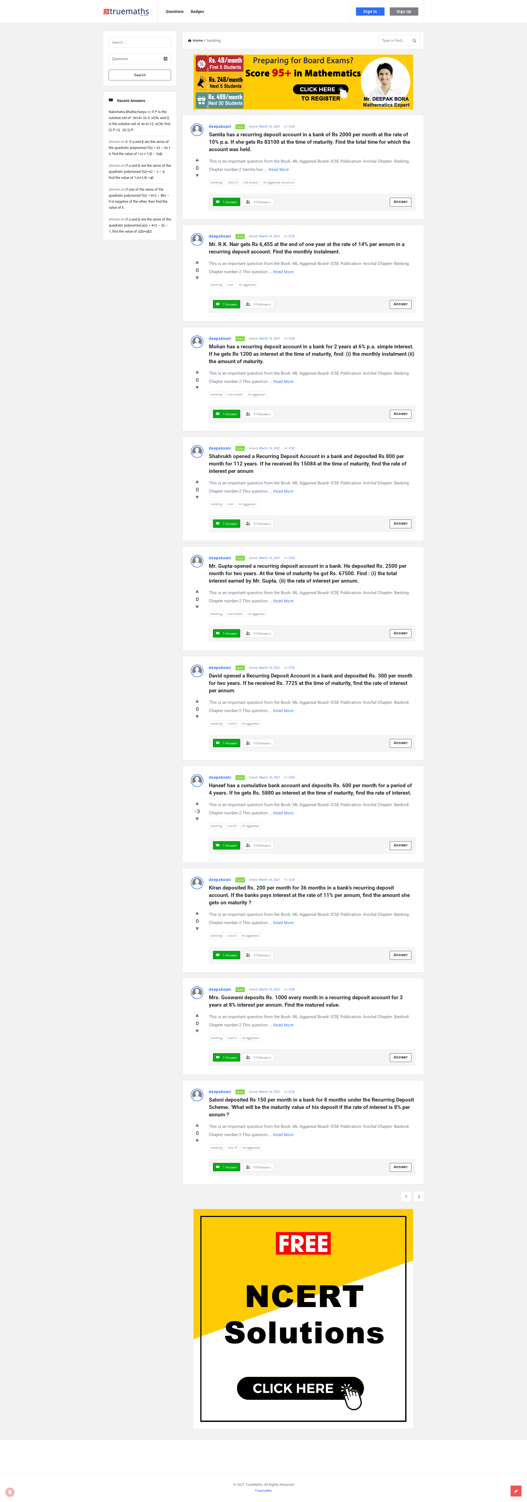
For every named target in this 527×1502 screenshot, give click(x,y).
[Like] (197, 160)
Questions (175, 11)
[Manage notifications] (9, 1492)
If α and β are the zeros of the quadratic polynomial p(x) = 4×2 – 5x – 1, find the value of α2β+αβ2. (140, 225)
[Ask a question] (516, 1491)
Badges (197, 11)
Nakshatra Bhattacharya (127, 112)
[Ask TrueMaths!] (130, 11)
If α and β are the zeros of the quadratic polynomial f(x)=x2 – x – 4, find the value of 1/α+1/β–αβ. (140, 171)
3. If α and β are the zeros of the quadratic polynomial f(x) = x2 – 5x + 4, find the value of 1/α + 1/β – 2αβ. (139, 148)
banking (216, 182)
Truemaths (263, 1491)
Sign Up (404, 11)
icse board (250, 182)
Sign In (370, 11)
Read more (279, 169)
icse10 (232, 723)
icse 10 (232, 1147)
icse (230, 285)
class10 (233, 182)
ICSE (292, 126)
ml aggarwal (247, 285)
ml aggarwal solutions (278, 182)
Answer (401, 201)
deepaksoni (220, 126)
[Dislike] (197, 175)
